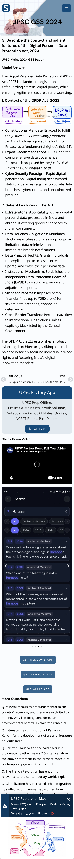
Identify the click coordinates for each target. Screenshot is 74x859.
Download (37, 428)
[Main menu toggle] (66, 8)
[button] (5, 566)
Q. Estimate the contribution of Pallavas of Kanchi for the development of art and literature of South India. (37, 735)
